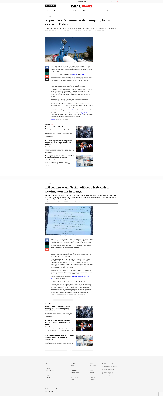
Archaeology (48, 366)
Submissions (92, 379)
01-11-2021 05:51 (62, 32)
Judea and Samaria (75, 372)
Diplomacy (92, 363)
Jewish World (74, 370)
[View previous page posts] (68, 171)
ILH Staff (48, 32)
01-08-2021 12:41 (66, 201)
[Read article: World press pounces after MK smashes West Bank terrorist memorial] (84, 161)
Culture (47, 372)
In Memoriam (106, 10)
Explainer (48, 377)
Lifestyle (73, 374)
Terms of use (92, 374)
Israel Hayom (56, 388)
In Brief (72, 367)
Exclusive (48, 375)
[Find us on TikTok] (115, 1)
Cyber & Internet (74, 377)
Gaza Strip (92, 367)
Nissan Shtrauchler (49, 159)
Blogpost (48, 368)
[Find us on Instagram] (113, 1)
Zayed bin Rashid (85, 113)
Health (72, 365)
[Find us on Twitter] (111, 1)
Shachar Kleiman (50, 201)
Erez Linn (48, 146)
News (55, 10)
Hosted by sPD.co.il (49, 391)
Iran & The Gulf (93, 365)
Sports (72, 379)
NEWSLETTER (51, 5)
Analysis (48, 363)
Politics (91, 370)
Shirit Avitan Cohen (49, 310)
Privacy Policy (93, 377)
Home (48, 10)
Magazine (95, 10)
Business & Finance (50, 370)
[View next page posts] (70, 171)
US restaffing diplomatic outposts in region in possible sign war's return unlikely (58, 143)
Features (73, 363)
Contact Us (92, 381)
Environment (49, 379)
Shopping (92, 372)
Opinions (64, 10)
